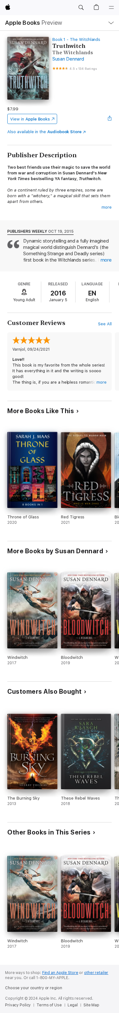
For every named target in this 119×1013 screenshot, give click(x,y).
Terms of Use (49, 1005)
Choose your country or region (33, 988)
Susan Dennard (68, 59)
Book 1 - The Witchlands (76, 39)
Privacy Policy (18, 1005)
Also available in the (44, 131)
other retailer (96, 973)
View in (30, 119)
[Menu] (111, 7)
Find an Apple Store (60, 973)
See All (105, 323)
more (107, 207)
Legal (73, 1005)
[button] (81, 7)
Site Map (91, 1005)
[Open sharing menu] (110, 119)
